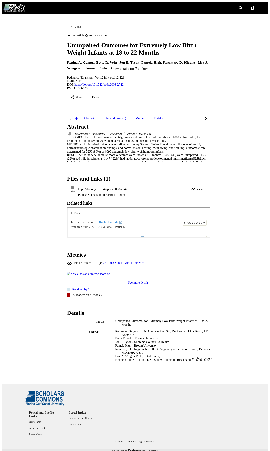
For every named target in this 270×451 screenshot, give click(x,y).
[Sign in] (252, 8)
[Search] (241, 8)
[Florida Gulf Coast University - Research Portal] (14, 8)
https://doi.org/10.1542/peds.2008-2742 (99, 84)
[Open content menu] (263, 8)
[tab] (89, 118)
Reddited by (81, 289)
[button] (197, 189)
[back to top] (76, 118)
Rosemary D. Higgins (179, 62)
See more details (138, 282)
